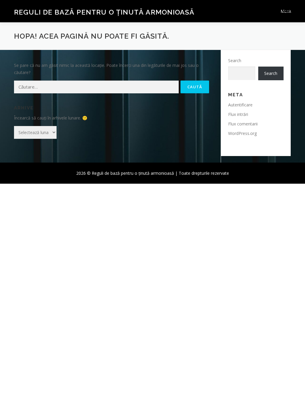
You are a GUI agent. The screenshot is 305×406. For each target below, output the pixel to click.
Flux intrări (238, 114)
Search (234, 60)
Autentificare (240, 105)
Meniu (286, 11)
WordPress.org (242, 133)
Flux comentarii (243, 124)
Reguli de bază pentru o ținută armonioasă (104, 12)
